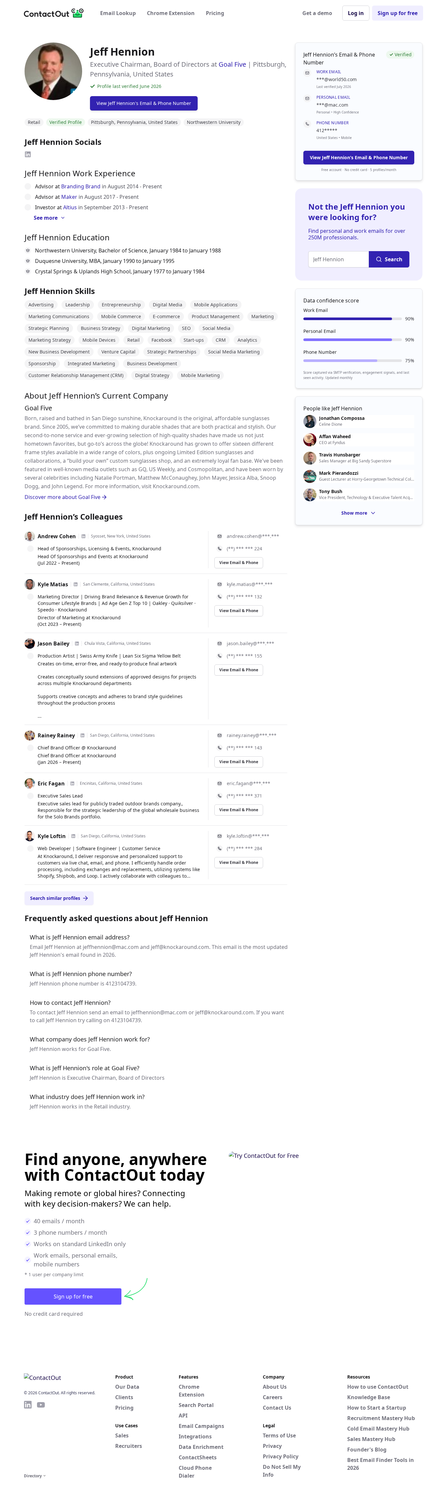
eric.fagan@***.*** (248, 783)
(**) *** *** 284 (244, 848)
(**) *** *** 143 (244, 748)
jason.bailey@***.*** (250, 643)
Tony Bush (330, 491)
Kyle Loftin (52, 836)
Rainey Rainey (56, 735)
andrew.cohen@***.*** (253, 536)
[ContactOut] (56, 13)
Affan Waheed (335, 436)
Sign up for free (398, 13)
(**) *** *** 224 (244, 548)
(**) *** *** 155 (244, 656)
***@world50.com (336, 79)
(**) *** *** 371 (244, 796)
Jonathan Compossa (342, 418)
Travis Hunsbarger (339, 454)
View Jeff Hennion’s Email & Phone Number (359, 157)
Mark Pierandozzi (338, 473)
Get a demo (317, 13)
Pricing (215, 13)
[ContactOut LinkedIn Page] (28, 1436)
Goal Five (232, 64)
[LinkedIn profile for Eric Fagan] (72, 783)
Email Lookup (118, 13)
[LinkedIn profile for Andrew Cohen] (83, 536)
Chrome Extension (171, 13)
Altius (70, 207)
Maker (69, 196)
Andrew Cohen (57, 536)
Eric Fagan (51, 783)
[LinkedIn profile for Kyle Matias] (76, 584)
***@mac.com (332, 105)
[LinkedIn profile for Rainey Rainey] (82, 735)
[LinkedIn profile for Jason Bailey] (77, 643)
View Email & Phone (238, 562)
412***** (326, 130)
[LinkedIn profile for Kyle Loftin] (73, 836)
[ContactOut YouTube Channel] (41, 1436)
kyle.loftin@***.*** (248, 836)
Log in (356, 13)
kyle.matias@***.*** (250, 584)
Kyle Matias (53, 584)
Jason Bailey (53, 643)
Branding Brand (80, 186)
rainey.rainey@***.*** (252, 735)
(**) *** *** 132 (244, 596)
